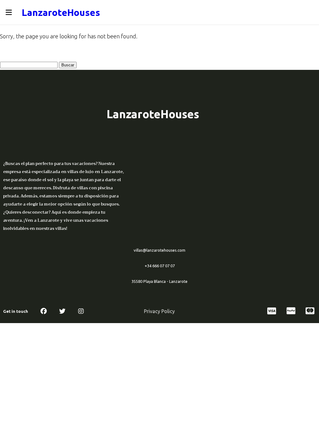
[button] (8, 12)
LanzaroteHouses (61, 12)
